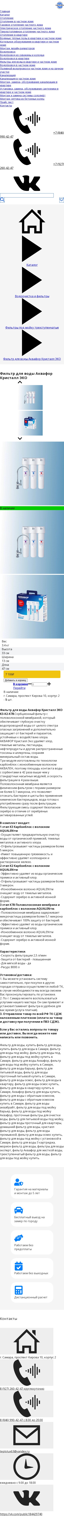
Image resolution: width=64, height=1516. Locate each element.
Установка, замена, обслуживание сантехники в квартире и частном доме (29, 90)
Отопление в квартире (14, 34)
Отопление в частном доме (17, 21)
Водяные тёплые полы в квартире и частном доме (31, 38)
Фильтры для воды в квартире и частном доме (28, 61)
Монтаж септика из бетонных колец (22, 98)
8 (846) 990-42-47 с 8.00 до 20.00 (21, 1420)
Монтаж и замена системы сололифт (23, 95)
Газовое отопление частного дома (21, 24)
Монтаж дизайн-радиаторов (17, 48)
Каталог (5, 14)
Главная (5, 11)
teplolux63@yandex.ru (15, 1451)
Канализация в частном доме (18, 78)
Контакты (6, 105)
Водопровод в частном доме (17, 65)
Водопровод (7, 51)
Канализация (8, 75)
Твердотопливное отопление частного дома (27, 31)
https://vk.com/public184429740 (21, 1514)
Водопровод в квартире (14, 58)
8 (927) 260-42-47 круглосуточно (22, 1389)
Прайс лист (7, 102)
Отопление (7, 18)
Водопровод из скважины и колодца (22, 55)
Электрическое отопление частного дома (25, 28)
